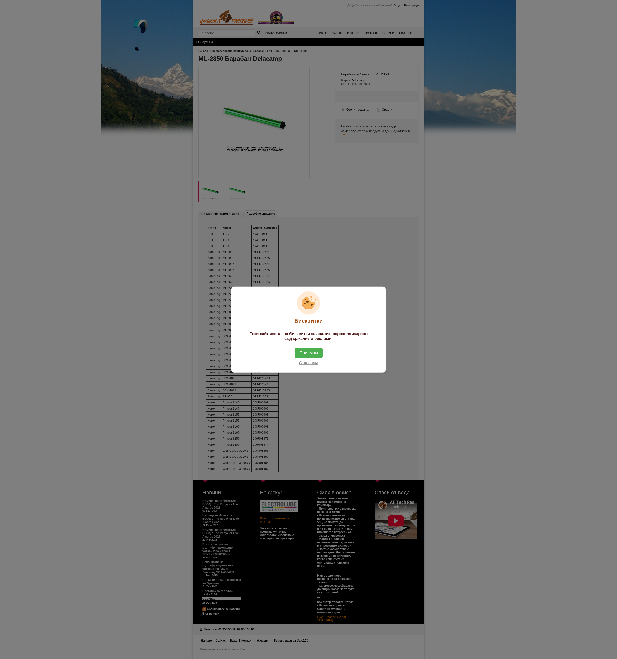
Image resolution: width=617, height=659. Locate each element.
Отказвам (308, 362)
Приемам (308, 352)
